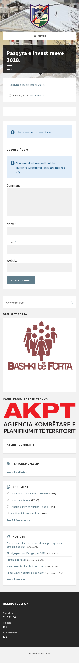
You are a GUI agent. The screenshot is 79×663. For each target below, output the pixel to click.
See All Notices (16, 579)
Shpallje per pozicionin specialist (25, 573)
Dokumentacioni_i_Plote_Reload (29, 493)
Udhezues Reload (21, 500)
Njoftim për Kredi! (16, 559)
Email (11, 242)
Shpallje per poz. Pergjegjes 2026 (26, 553)
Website (12, 260)
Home (10, 69)
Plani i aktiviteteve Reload (25, 513)
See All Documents (18, 520)
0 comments (37, 95)
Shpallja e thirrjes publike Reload (29, 507)
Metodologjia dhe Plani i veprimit (25, 566)
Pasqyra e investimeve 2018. (27, 84)
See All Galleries (17, 472)
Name (11, 224)
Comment (13, 185)
